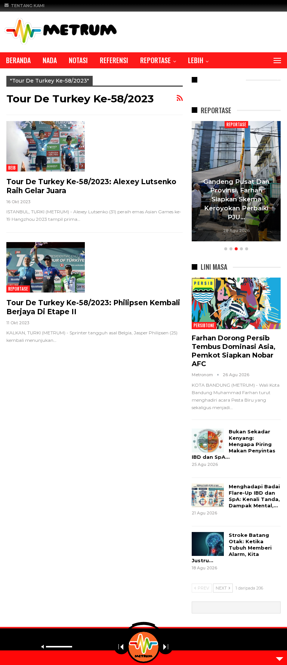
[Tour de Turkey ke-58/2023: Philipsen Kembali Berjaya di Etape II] (45, 267)
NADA (50, 60)
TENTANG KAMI (27, 5)
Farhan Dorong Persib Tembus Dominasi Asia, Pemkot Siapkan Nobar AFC (233, 351)
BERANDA (18, 60)
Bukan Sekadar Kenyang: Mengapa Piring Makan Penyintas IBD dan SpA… (233, 444)
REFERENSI (114, 60)
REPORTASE (155, 60)
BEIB (12, 168)
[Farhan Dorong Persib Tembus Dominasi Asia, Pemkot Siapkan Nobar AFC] (236, 303)
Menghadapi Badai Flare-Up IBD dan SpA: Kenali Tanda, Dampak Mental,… (254, 495)
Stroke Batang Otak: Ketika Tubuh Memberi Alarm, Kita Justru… (232, 547)
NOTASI (78, 60)
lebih (195, 60)
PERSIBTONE (204, 325)
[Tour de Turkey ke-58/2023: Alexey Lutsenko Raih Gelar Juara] (45, 146)
